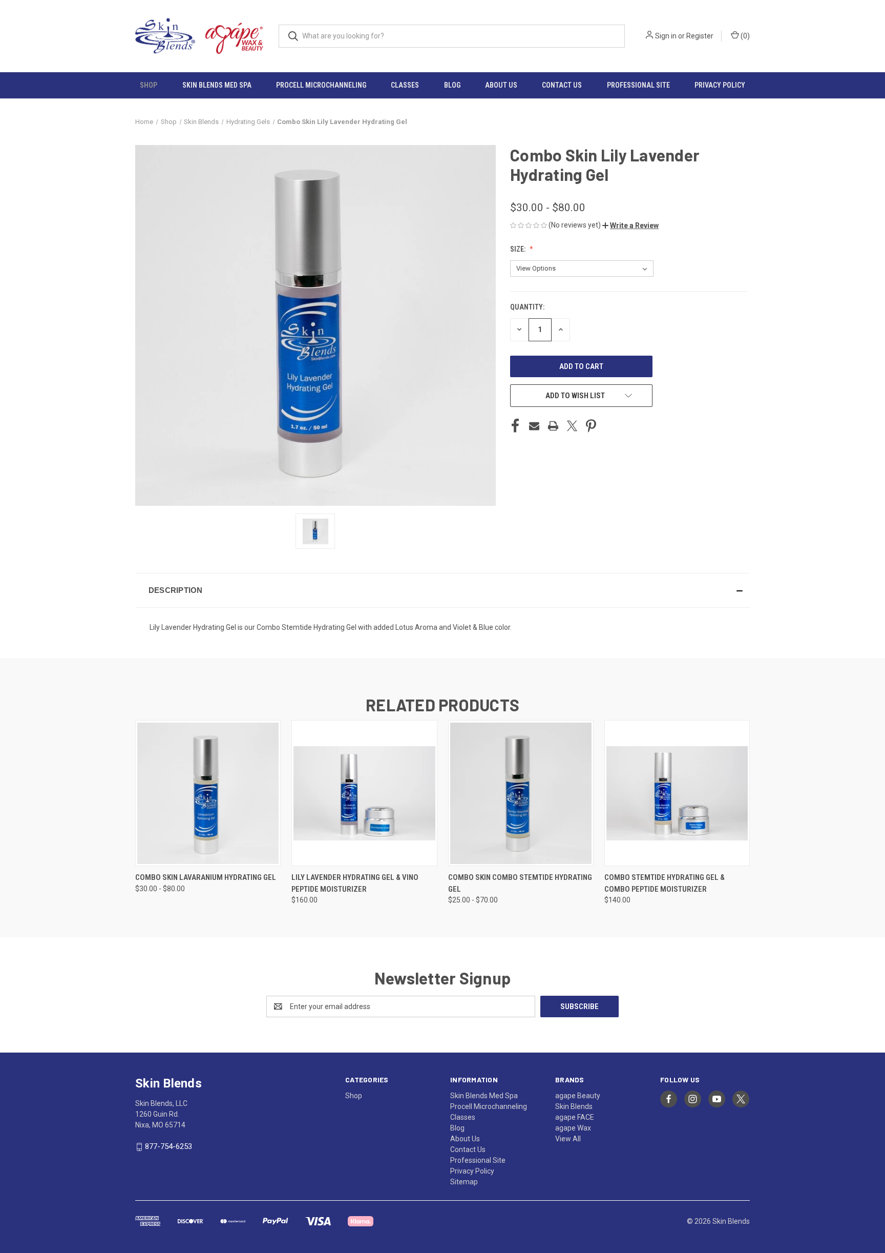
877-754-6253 (168, 1146)
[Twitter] (572, 426)
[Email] (534, 426)
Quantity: (527, 307)
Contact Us (562, 85)
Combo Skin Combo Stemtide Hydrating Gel (520, 883)
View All (568, 1139)
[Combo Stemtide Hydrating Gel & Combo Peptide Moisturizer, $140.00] (677, 793)
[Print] (553, 426)
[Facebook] (515, 426)
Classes (405, 85)
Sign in (666, 36)
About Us (501, 85)
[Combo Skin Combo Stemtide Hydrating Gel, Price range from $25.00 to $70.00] (521, 793)
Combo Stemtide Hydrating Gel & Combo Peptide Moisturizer (664, 883)
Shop (148, 85)
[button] (630, 225)
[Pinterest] (591, 426)
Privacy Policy (719, 85)
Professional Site (638, 85)
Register (699, 36)
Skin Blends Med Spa (216, 85)
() (744, 36)
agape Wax (573, 1128)
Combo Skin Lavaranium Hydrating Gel (205, 877)
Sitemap (464, 1182)
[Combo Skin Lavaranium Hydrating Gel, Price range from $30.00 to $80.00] (208, 793)
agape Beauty (577, 1096)
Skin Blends (574, 1106)
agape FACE (574, 1117)
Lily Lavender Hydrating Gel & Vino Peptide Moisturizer (354, 883)
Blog (452, 85)
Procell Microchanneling (321, 85)
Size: (518, 249)
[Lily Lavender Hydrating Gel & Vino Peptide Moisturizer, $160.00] (364, 793)
